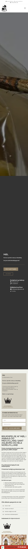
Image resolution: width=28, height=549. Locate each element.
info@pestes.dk (15, 281)
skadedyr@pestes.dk (18, 289)
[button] (25, 8)
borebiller (11, 389)
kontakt (12, 414)
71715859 (14, 291)
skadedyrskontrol (16, 491)
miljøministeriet (15, 518)
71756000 (15, 283)
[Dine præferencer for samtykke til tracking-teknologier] (2, 547)
